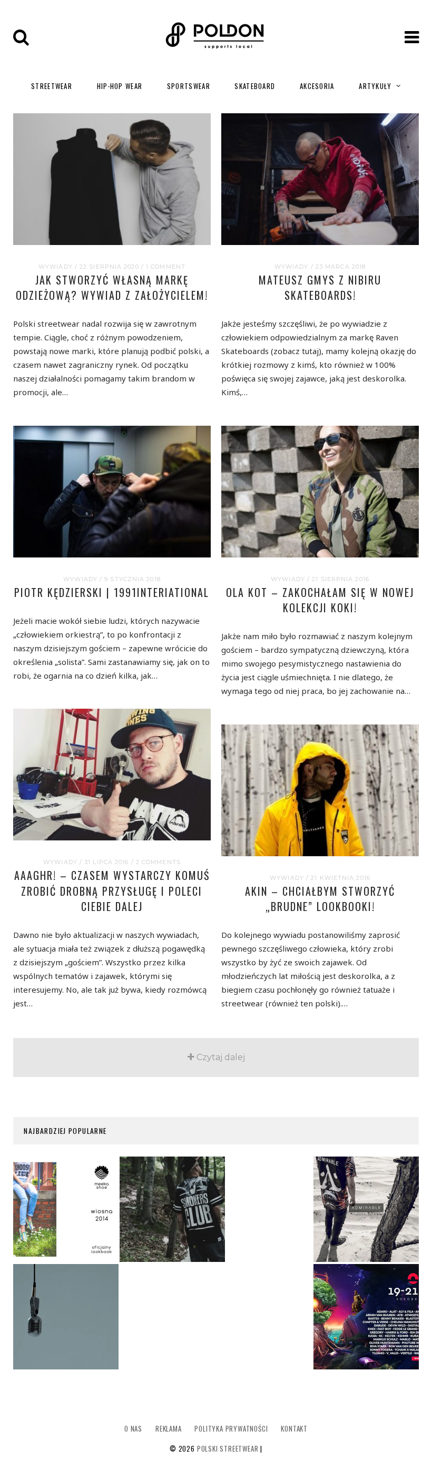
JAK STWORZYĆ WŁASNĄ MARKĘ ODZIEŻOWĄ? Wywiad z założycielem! (112, 287)
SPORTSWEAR (188, 86)
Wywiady (55, 266)
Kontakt (294, 1428)
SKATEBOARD (254, 86)
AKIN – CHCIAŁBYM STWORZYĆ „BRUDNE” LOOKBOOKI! (320, 898)
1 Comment (165, 266)
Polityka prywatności (231, 1428)
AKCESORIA (317, 86)
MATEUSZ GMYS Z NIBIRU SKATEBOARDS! (320, 287)
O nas (133, 1428)
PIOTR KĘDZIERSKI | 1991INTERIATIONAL (111, 592)
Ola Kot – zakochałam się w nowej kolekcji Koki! (320, 599)
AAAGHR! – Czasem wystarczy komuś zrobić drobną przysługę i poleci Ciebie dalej (112, 890)
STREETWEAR (51, 86)
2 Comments (158, 862)
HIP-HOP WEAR (120, 86)
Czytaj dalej (221, 1057)
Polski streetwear (228, 1448)
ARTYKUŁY (375, 86)
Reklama (168, 1428)
